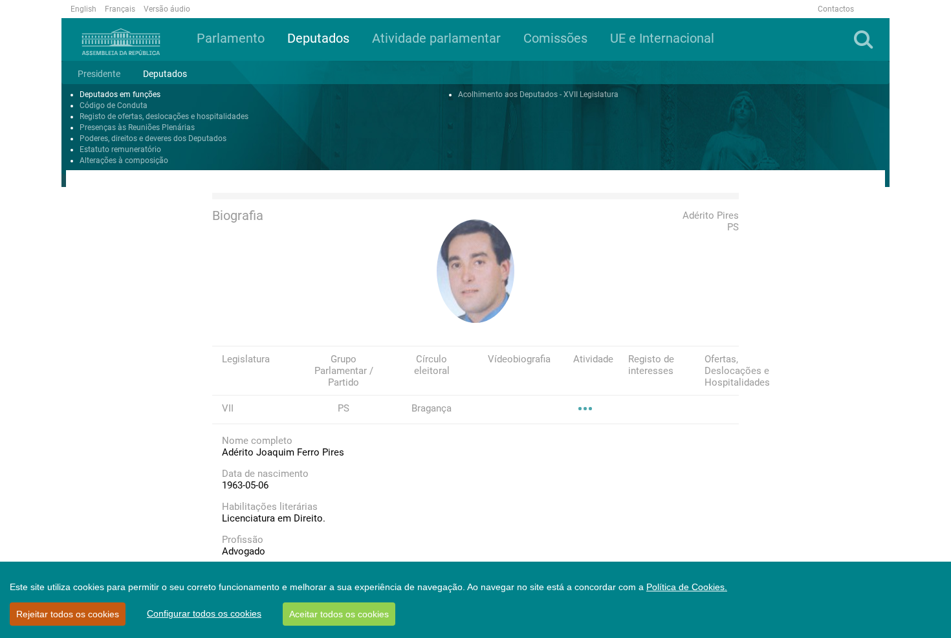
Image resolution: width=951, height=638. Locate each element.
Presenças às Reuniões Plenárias (137, 127)
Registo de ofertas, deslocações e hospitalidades (164, 116)
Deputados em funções (120, 94)
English (83, 9)
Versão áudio (167, 9)
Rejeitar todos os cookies (67, 614)
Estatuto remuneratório (120, 149)
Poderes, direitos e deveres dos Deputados (153, 138)
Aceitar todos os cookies (339, 614)
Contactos (836, 9)
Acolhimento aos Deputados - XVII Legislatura (538, 94)
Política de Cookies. (686, 587)
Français (120, 9)
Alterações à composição (124, 160)
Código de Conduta (114, 105)
